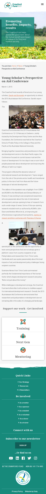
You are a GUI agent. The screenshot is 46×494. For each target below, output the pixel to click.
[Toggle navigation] (42, 4)
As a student (24, 411)
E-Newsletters (24, 390)
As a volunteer (24, 415)
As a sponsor (24, 407)
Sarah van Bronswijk (16, 95)
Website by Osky (31, 491)
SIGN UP (23, 445)
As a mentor (24, 403)
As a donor (24, 419)
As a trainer (24, 423)
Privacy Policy (17, 491)
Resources (24, 386)
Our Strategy (24, 382)
